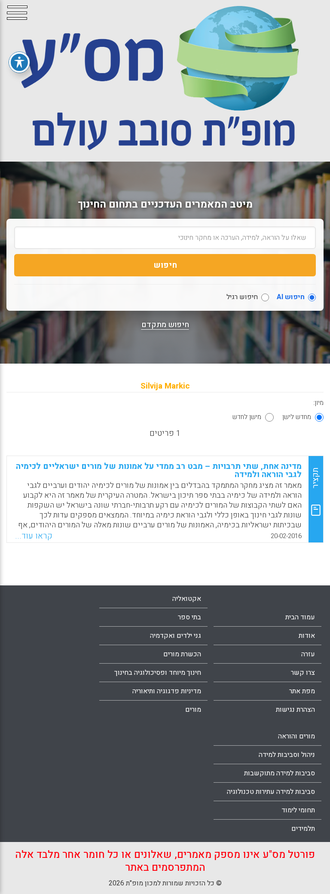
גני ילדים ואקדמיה (175, 636)
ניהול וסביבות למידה (287, 755)
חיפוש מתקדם (165, 325)
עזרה (308, 654)
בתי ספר (189, 617)
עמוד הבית (300, 617)
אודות (307, 636)
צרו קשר (303, 672)
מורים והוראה (296, 736)
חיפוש (165, 265)
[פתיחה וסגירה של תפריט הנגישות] (19, 62)
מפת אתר (302, 691)
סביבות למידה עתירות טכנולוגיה (271, 792)
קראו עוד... (33, 536)
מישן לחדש (246, 417)
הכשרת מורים (182, 654)
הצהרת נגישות (295, 709)
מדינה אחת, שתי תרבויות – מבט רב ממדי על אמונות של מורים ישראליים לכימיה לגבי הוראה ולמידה (159, 470)
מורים (193, 709)
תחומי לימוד (298, 810)
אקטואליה (186, 599)
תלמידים (303, 829)
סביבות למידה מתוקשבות (279, 773)
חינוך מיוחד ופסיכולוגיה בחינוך (157, 672)
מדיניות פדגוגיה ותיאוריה (166, 691)
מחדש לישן (296, 417)
